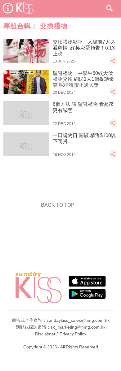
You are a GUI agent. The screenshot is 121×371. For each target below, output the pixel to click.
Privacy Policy (73, 333)
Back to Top (57, 205)
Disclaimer (45, 333)
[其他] (113, 63)
